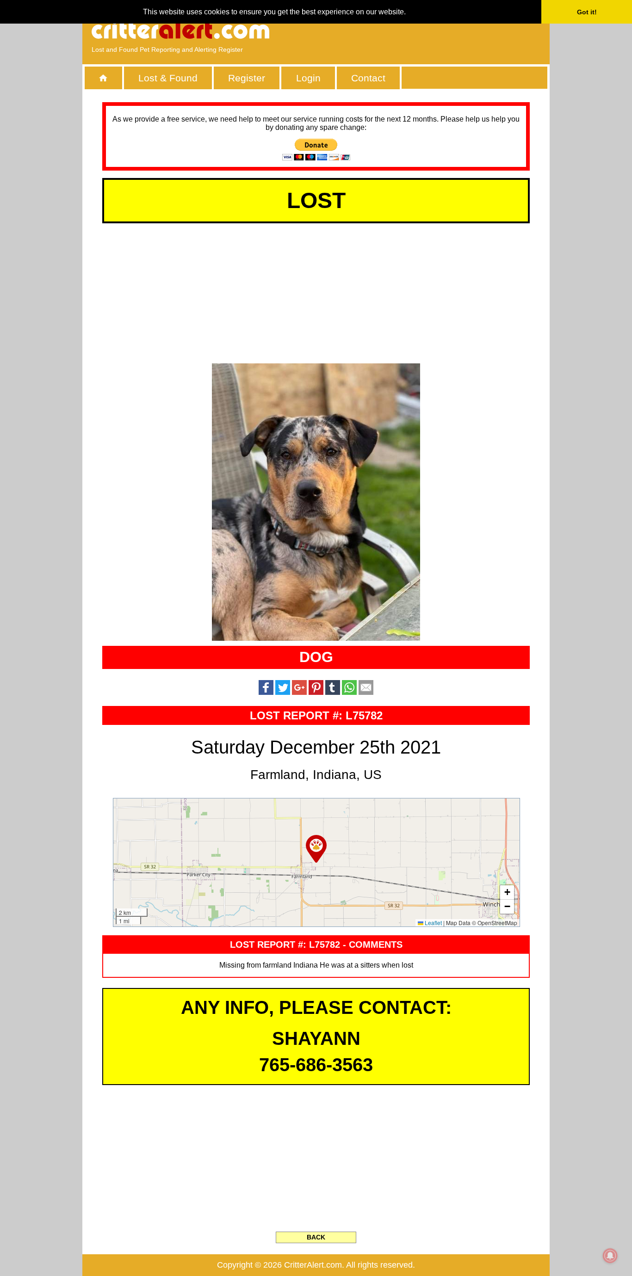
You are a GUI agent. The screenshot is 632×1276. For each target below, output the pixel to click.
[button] (316, 849)
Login (308, 78)
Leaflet (432, 922)
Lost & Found (168, 78)
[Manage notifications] (610, 1255)
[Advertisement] (434, 30)
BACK (316, 1237)
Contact (368, 78)
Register (246, 78)
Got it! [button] (587, 12)
